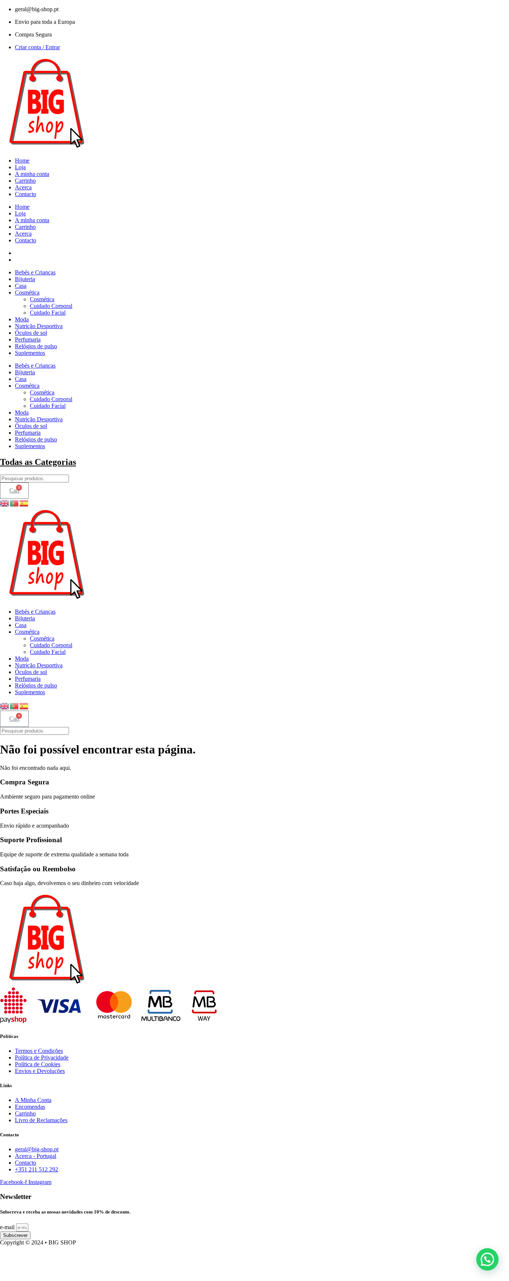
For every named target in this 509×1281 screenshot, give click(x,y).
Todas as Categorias (38, 462)
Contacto (25, 194)
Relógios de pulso (36, 346)
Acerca (23, 187)
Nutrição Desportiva (39, 326)
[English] (5, 502)
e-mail (8, 1227)
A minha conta (32, 174)
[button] (487, 1259)
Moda (22, 319)
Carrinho (25, 180)
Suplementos (30, 353)
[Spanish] (24, 502)
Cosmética (27, 292)
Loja (20, 167)
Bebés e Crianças (35, 272)
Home (22, 160)
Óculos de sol (31, 333)
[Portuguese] (14, 502)
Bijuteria (25, 279)
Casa (20, 286)
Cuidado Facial (48, 312)
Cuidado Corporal (51, 306)
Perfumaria (28, 339)
